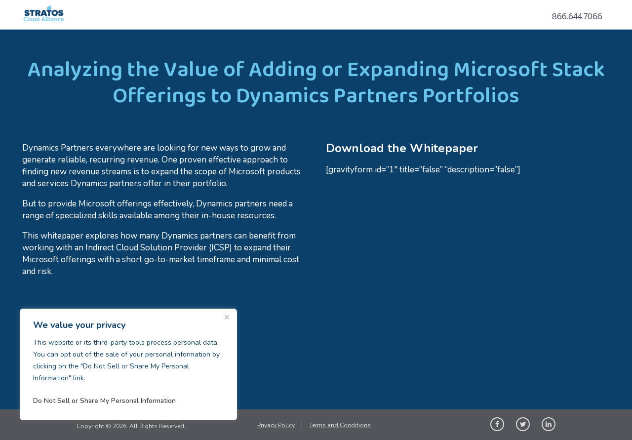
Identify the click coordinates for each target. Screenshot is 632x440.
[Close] (227, 317)
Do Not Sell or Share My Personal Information (104, 400)
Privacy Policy (276, 425)
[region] (128, 364)
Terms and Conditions (340, 425)
